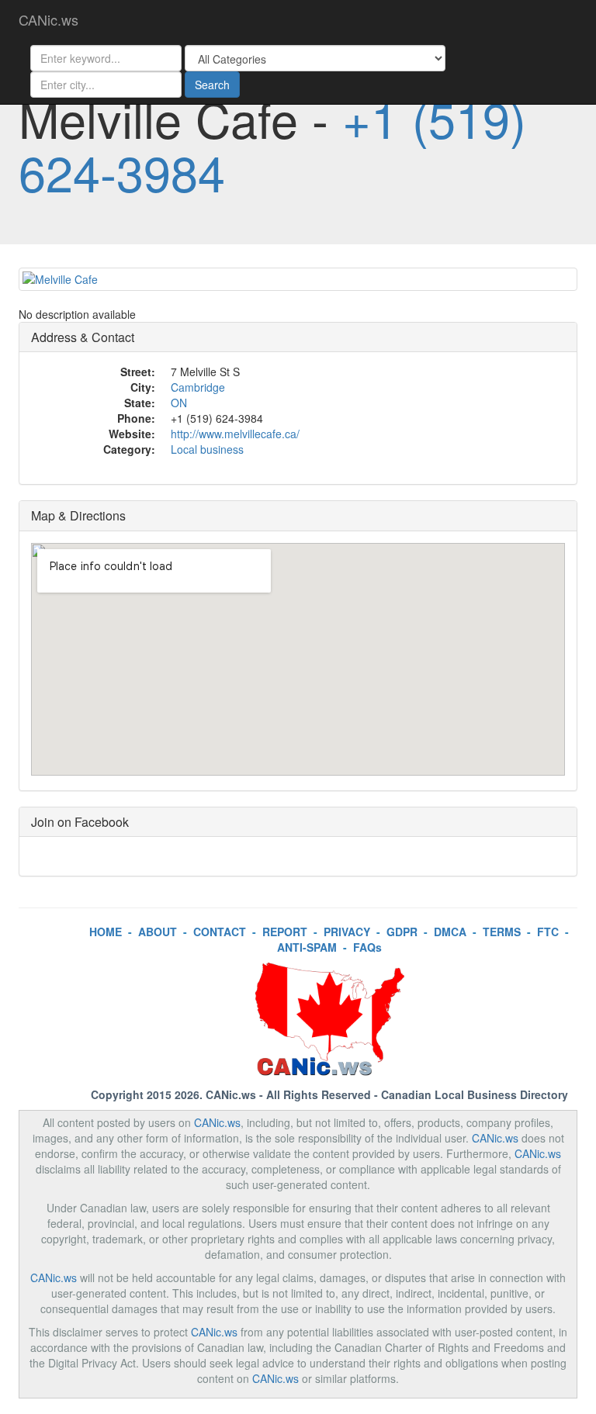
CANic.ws (48, 19)
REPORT (284, 931)
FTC (548, 931)
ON (179, 402)
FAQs (367, 947)
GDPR (402, 931)
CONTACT (219, 931)
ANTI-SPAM (307, 947)
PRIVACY (347, 931)
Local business (207, 449)
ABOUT (157, 931)
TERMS (502, 931)
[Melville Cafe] (298, 279)
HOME (105, 931)
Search (212, 84)
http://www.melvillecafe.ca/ (235, 433)
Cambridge (198, 387)
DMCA (450, 931)
